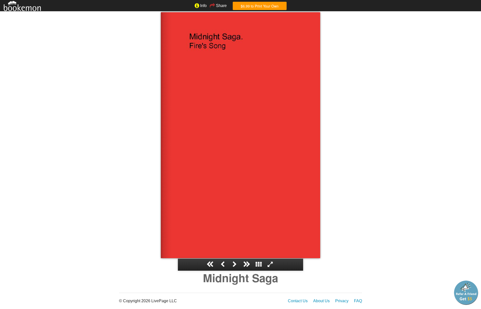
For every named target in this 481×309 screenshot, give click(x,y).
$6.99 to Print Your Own (260, 6)
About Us (321, 301)
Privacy (341, 301)
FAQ (358, 301)
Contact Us (298, 301)
